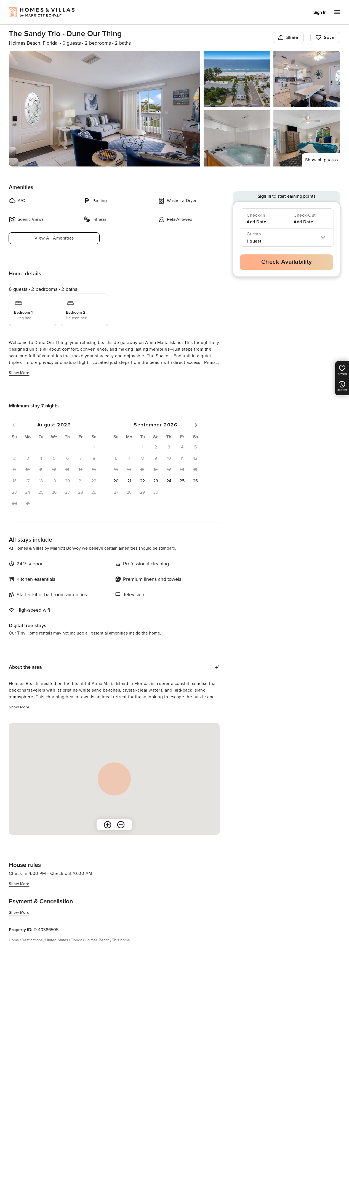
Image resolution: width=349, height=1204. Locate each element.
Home (14, 940)
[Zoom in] (107, 824)
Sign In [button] (320, 12)
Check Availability (286, 262)
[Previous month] (14, 425)
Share (292, 37)
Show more (19, 372)
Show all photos (321, 160)
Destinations (32, 940)
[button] (115, 481)
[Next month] (196, 425)
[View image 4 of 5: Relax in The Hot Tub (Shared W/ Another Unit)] (237, 138)
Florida (76, 940)
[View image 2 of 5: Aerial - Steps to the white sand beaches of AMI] (237, 79)
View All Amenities (54, 238)
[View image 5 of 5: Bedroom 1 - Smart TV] (306, 138)
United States (56, 940)
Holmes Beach (97, 940)
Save (329, 37)
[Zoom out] (120, 824)
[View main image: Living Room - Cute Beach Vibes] (104, 108)
